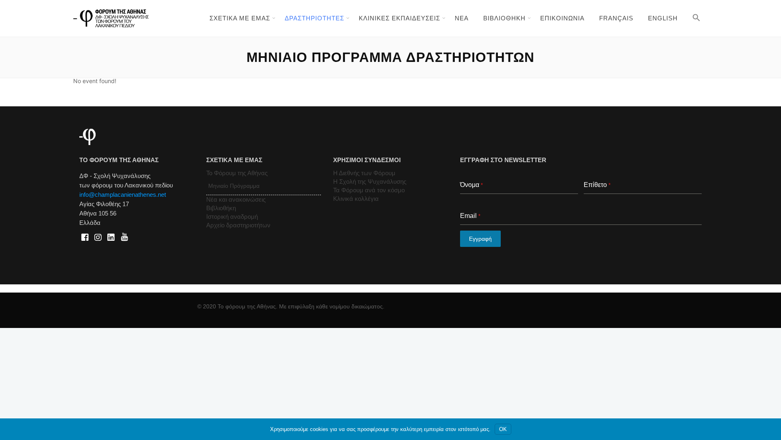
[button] (696, 17)
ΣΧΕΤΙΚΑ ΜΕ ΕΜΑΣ (239, 18)
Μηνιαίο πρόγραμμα (234, 186)
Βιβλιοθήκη (221, 208)
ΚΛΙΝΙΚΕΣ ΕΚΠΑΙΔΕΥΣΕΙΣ (399, 18)
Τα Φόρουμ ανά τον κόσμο (369, 190)
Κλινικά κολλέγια (356, 198)
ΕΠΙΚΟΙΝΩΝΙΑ (562, 18)
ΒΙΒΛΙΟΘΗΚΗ (504, 18)
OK (503, 429)
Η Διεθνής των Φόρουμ (364, 172)
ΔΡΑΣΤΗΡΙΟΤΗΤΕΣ (314, 18)
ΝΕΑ (462, 18)
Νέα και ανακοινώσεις (236, 199)
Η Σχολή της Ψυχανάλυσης (369, 181)
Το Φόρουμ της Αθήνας (237, 172)
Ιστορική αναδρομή (232, 216)
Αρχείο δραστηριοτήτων (238, 225)
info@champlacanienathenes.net (122, 194)
